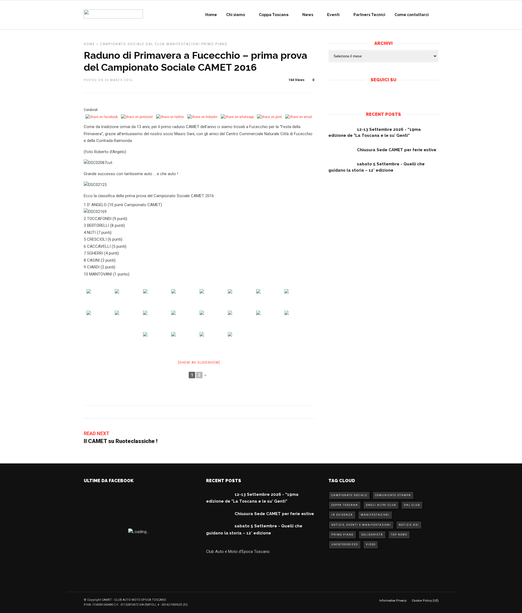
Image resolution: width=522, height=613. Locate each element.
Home (211, 15)
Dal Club (155, 44)
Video (370, 544)
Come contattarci (411, 15)
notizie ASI (409, 525)
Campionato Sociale (122, 44)
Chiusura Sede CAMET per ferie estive (396, 149)
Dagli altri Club (381, 505)
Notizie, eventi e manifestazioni (361, 525)
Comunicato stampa (393, 495)
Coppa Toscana (273, 15)
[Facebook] (379, 94)
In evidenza (342, 514)
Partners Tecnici (369, 15)
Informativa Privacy (392, 600)
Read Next (96, 433)
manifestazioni (183, 44)
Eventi (333, 15)
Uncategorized (344, 544)
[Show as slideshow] (199, 362)
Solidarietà (372, 534)
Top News (399, 534)
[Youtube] (388, 94)
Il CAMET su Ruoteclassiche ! (120, 441)
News (307, 15)
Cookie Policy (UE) (425, 600)
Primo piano (214, 44)
